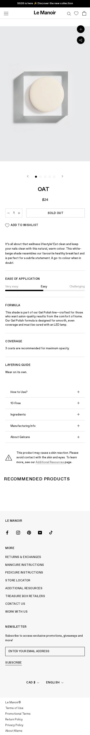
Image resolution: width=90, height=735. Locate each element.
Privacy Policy (14, 725)
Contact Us (15, 604)
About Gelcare (20, 437)
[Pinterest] (29, 532)
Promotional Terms (18, 713)
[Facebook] (7, 532)
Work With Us (16, 611)
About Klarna (13, 731)
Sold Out (55, 213)
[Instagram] (18, 532)
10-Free (15, 403)
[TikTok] (51, 532)
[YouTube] (40, 532)
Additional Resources (50, 462)
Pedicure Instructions (24, 572)
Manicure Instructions (24, 565)
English (53, 682)
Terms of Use (14, 708)
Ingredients (18, 414)
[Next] (62, 176)
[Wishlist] (76, 13)
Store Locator (17, 580)
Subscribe (13, 662)
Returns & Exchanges (23, 557)
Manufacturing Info (23, 426)
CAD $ (31, 682)
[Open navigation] (6, 13)
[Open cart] (84, 13)
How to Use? (19, 392)
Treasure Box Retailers (25, 596)
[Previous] (27, 176)
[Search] (69, 13)
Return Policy (14, 719)
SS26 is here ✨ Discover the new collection (45, 3)
